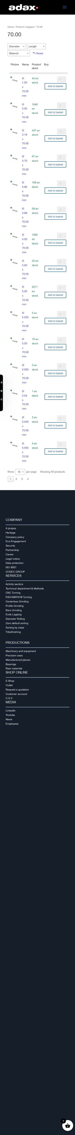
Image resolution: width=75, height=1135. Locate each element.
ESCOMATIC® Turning (19, 597)
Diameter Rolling (15, 618)
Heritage (10, 532)
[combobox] (16, 46)
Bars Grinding (14, 610)
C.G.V (9, 698)
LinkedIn (10, 710)
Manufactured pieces (18, 659)
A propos (11, 528)
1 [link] (10, 479)
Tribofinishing (13, 631)
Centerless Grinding (17, 601)
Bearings (11, 664)
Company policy (15, 537)
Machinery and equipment (21, 651)
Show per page (22, 471)
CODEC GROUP (15, 571)
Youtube (10, 714)
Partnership (12, 550)
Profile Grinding (14, 605)
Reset (39, 53)
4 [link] (28, 479)
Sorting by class (15, 627)
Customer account (16, 693)
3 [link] (22, 479)
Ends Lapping (13, 614)
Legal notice (13, 558)
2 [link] (16, 479)
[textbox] (15, 46)
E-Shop (10, 680)
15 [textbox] (19, 471)
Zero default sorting (17, 623)
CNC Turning (13, 592)
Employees (12, 723)
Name (25, 64)
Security (10, 545)
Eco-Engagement (16, 541)
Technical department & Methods (25, 588)
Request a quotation (17, 689)
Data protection (14, 562)
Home (10, 27)
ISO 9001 (11, 567)
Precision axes (14, 655)
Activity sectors (14, 584)
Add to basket (55, 86)
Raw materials (14, 668)
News (9, 719)
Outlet (9, 685)
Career (10, 554)
